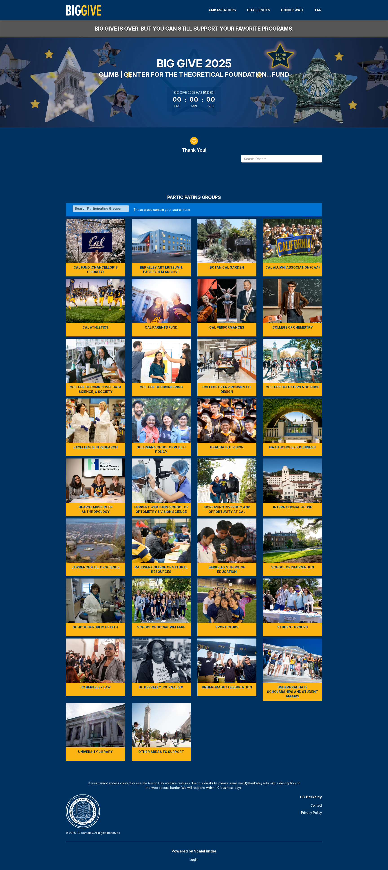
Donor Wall (292, 10)
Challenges (258, 10)
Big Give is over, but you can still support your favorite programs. (194, 28)
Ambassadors (222, 10)
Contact (316, 805)
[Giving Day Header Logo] (83, 10)
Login (194, 859)
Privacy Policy (311, 812)
